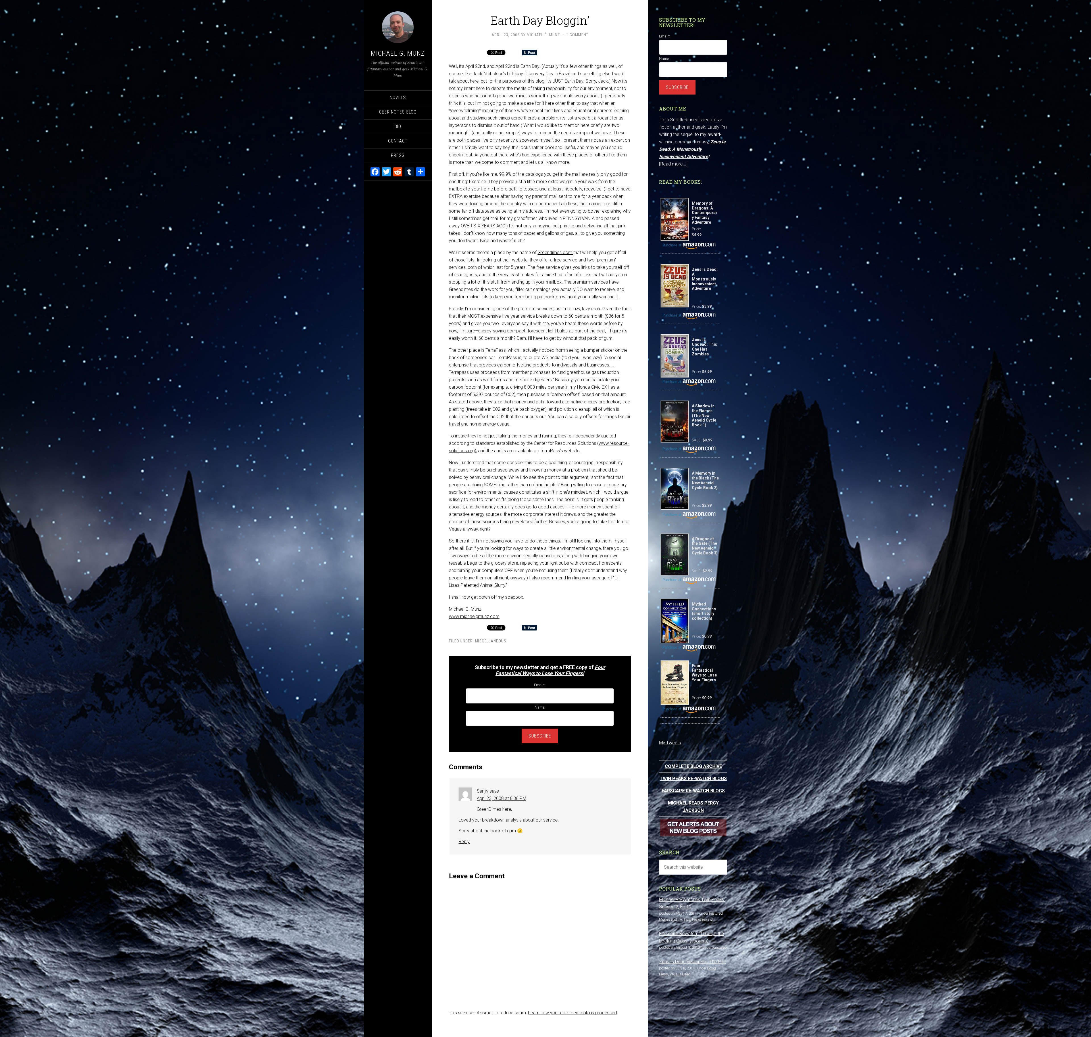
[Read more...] (673, 164)
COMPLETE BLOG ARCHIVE (693, 766)
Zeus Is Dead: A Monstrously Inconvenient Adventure (692, 149)
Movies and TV (670, 919)
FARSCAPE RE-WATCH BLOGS (693, 790)
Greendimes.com (555, 252)
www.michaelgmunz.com (474, 616)
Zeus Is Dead (680, 974)
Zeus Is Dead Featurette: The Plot (692, 961)
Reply (464, 841)
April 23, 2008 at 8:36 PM (501, 798)
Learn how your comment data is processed (572, 1012)
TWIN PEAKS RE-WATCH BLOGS (693, 778)
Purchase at (672, 245)
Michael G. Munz (398, 53)
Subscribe (539, 736)
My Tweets (670, 742)
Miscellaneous (490, 641)
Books (712, 968)
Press (663, 974)
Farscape (719, 947)
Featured (716, 913)
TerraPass (496, 350)
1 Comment (577, 35)
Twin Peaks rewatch (699, 919)
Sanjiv (482, 791)
